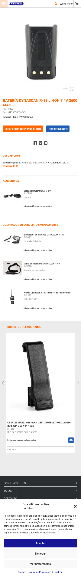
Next (78, 383)
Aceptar (40, 543)
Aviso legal (57, 572)
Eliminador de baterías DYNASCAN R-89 (44, 234)
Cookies (22, 572)
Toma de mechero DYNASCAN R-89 (42, 263)
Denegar (40, 553)
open (56, 3)
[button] (75, 506)
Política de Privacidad (39, 572)
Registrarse (67, 3)
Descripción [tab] (11, 155)
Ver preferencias (40, 564)
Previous (3, 383)
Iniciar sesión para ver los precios (23, 128)
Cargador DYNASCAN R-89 (37, 191)
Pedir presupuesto (58, 128)
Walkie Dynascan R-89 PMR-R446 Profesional (47, 292)
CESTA (77, 3)
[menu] (4, 3)
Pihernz (16, 3)
